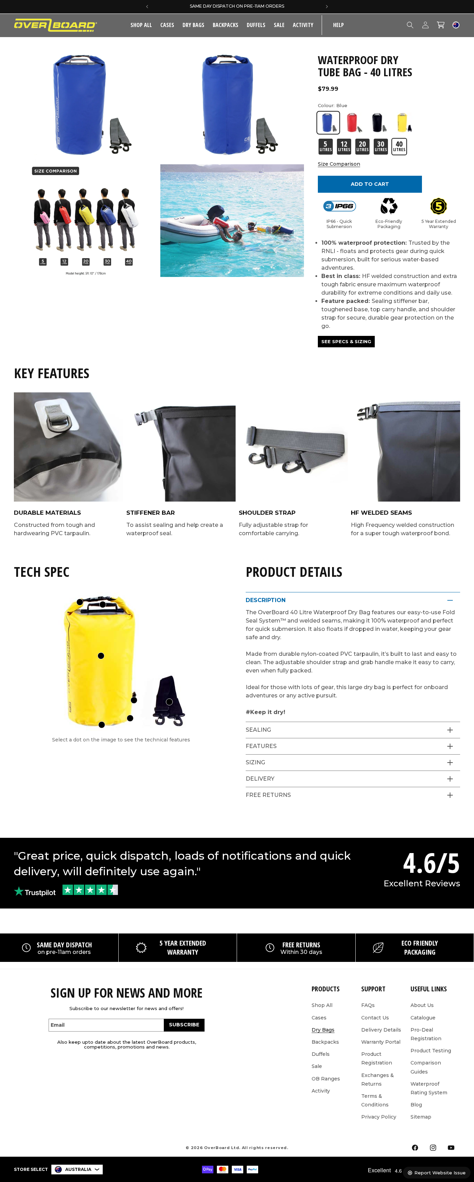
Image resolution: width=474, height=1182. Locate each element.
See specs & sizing (346, 341)
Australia (78, 1169)
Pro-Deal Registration (425, 1033)
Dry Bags (193, 25)
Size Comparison (339, 164)
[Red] (353, 122)
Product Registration (376, 1058)
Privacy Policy (378, 1117)
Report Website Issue (440, 1172)
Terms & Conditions (375, 1100)
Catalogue (422, 1017)
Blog (416, 1105)
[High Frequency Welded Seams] (130, 718)
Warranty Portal (380, 1042)
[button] (167, 25)
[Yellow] (403, 122)
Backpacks (225, 25)
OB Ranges (326, 1078)
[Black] (378, 122)
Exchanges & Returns (377, 1079)
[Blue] (328, 122)
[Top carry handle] (102, 604)
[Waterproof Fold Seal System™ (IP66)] (79, 602)
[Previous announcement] (147, 6)
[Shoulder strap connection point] (133, 700)
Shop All (322, 1005)
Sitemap (420, 1117)
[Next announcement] (327, 6)
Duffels (256, 25)
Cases (167, 25)
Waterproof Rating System (428, 1087)
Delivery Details (381, 1029)
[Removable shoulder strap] (169, 701)
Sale (317, 1066)
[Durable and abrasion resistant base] (101, 724)
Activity (303, 25)
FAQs (368, 1005)
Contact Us (375, 1017)
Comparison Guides (425, 1067)
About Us (422, 1005)
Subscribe (184, 1025)
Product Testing (430, 1051)
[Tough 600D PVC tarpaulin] (101, 655)
